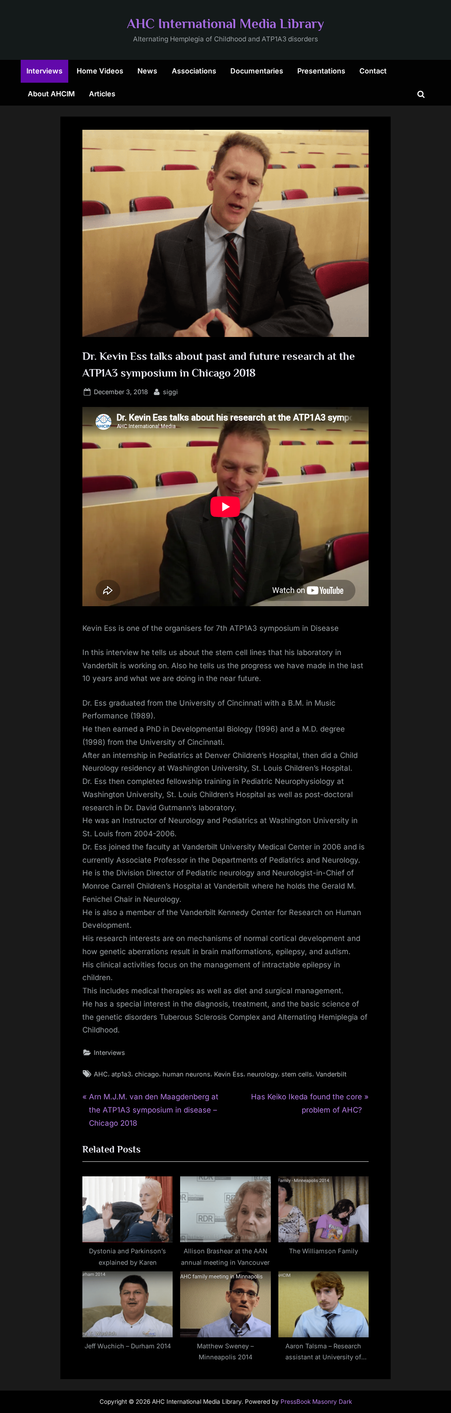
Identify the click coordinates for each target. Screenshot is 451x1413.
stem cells (296, 1074)
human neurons (187, 1074)
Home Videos (100, 70)
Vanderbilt (331, 1074)
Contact (373, 70)
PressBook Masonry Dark (316, 1401)
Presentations (321, 70)
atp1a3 (121, 1074)
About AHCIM (51, 93)
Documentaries (256, 70)
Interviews (44, 70)
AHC (101, 1074)
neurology (262, 1074)
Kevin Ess (229, 1074)
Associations (194, 70)
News (147, 70)
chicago (147, 1074)
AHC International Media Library (225, 23)
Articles (102, 93)
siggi (170, 391)
